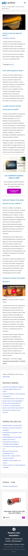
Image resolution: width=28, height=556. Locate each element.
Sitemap (16, 544)
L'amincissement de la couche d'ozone (13, 398)
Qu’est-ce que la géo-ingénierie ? (12, 403)
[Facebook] (14, 529)
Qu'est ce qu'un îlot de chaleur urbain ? (13, 408)
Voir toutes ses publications (10, 486)
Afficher (11, 64)
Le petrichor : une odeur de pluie (11, 405)
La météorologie (10, 6)
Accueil (3, 6)
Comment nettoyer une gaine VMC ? (13, 425)
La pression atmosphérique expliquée (13, 387)
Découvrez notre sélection (14, 191)
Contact (22, 544)
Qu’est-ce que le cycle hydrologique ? (13, 401)
